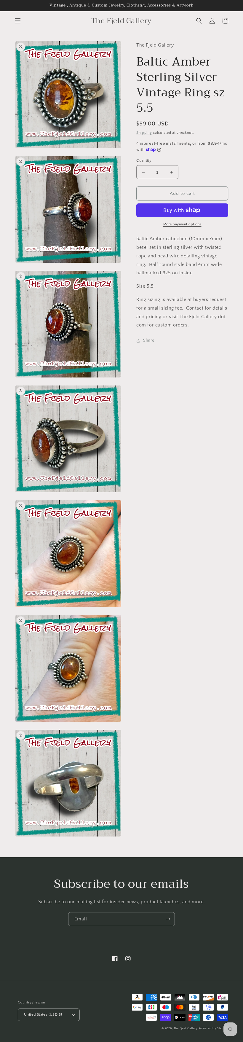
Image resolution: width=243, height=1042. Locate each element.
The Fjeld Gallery (186, 1028)
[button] (17, 20)
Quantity (143, 160)
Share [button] (148, 340)
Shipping (144, 133)
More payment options (182, 224)
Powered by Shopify (213, 1028)
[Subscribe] (168, 919)
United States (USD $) (43, 1014)
